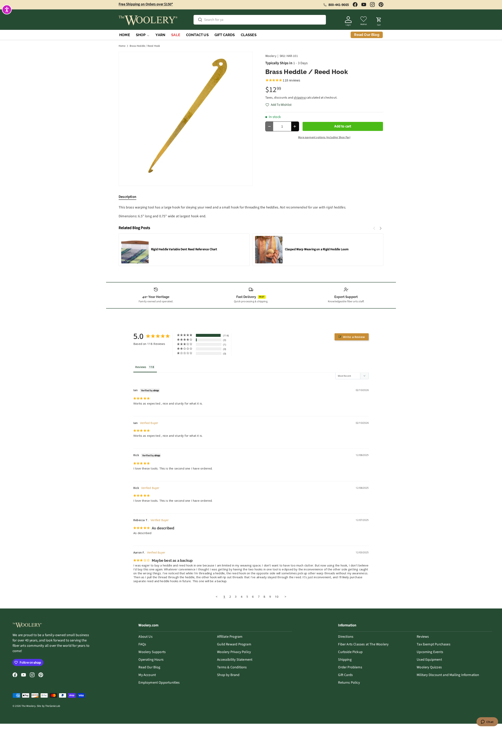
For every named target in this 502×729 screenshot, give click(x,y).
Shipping (344, 659)
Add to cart (342, 126)
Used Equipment (429, 659)
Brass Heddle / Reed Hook (145, 46)
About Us (145, 636)
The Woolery (28, 706)
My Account (147, 674)
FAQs (142, 644)
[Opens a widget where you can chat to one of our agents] (487, 722)
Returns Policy (349, 682)
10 (276, 596)
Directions (345, 636)
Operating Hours (151, 659)
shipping (300, 97)
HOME (124, 35)
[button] (378, 20)
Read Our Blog (149, 667)
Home (122, 46)
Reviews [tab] (140, 367)
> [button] (285, 596)
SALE (175, 35)
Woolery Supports (152, 652)
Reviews (423, 636)
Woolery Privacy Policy (234, 652)
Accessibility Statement (234, 659)
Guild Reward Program (234, 644)
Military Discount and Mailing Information (448, 674)
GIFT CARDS (225, 35)
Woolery (270, 56)
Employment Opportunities (159, 682)
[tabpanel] (251, 212)
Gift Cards (345, 674)
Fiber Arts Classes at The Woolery (363, 644)
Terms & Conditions (232, 667)
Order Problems (350, 667)
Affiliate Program (229, 636)
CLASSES (248, 35)
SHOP (141, 35)
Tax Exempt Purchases (433, 644)
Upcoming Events (430, 652)
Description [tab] (127, 196)
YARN (160, 35)
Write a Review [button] (354, 337)
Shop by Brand (228, 674)
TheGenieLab (52, 706)
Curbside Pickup (350, 652)
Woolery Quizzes (429, 667)
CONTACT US (197, 35)
